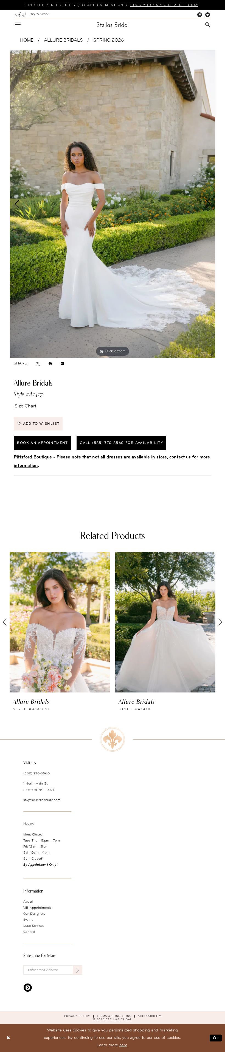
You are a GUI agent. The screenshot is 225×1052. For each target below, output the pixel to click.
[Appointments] (200, 14)
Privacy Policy (77, 1016)
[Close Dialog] (8, 1038)
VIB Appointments (37, 908)
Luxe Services (33, 926)
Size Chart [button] (25, 406)
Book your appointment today (164, 5)
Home (26, 40)
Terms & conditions (114, 1016)
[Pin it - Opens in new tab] (50, 363)
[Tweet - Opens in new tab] (38, 363)
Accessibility (149, 1016)
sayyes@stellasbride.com (42, 800)
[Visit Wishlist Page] (208, 14)
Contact (29, 932)
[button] (17, 24)
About (28, 901)
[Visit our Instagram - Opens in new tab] (27, 987)
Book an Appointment (42, 443)
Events (28, 920)
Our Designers (34, 914)
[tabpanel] (112, 204)
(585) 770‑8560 (36, 773)
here (123, 1045)
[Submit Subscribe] (77, 970)
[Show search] (208, 24)
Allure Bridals (63, 40)
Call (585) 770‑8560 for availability (121, 443)
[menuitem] (32, 14)
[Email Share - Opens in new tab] (62, 363)
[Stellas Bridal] (112, 24)
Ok (216, 1038)
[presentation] (60, 622)
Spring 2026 (108, 40)
